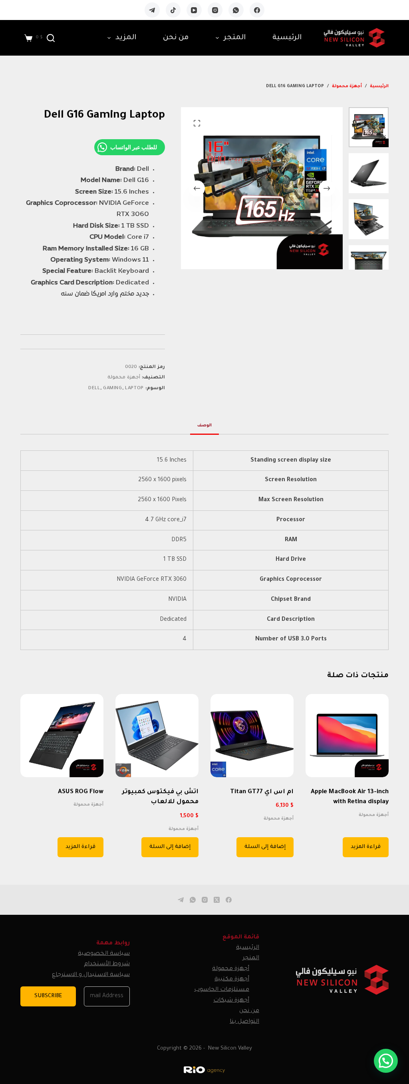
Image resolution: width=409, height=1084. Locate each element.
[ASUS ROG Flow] (61, 735)
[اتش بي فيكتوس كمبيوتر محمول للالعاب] (157, 735)
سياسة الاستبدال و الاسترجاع (91, 975)
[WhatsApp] (236, 10)
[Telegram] (152, 10)
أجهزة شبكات (231, 1001)
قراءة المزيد (366, 847)
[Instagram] (215, 10)
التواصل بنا (244, 1022)
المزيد (125, 38)
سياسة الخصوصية (104, 954)
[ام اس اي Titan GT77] (252, 735)
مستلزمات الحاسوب (221, 990)
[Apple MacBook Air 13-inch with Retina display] (347, 735)
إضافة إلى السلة (265, 847)
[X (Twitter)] (217, 900)
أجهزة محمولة (123, 377)
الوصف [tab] (204, 425)
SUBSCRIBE (48, 996)
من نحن (176, 38)
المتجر (235, 38)
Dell (94, 388)
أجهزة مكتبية (231, 979)
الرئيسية (287, 38)
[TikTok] (173, 10)
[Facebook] (257, 10)
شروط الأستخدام (107, 964)
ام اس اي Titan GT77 (262, 792)
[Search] (51, 38)
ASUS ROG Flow (80, 792)
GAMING (112, 388)
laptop (134, 388)
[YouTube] (194, 10)
